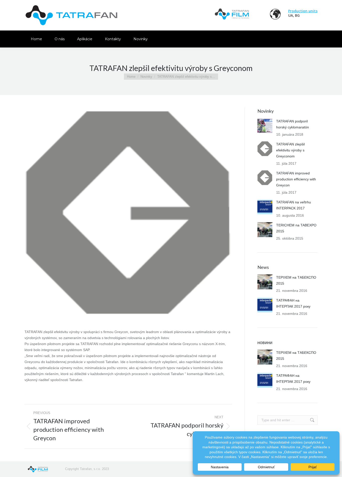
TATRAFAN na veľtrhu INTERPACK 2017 (293, 205)
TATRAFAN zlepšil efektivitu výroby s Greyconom (290, 150)
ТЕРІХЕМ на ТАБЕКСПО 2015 (296, 280)
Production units (302, 10)
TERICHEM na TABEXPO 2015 (296, 228)
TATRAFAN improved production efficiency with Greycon (296, 179)
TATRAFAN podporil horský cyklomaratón (292, 124)
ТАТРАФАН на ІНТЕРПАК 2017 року (293, 303)
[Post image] (264, 125)
